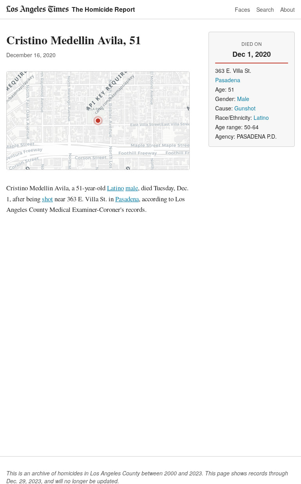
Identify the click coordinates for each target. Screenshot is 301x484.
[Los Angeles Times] (37, 9)
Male (243, 99)
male (131, 187)
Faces (242, 9)
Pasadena (127, 198)
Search (265, 9)
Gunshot (245, 108)
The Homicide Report (103, 9)
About (287, 9)
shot (47, 198)
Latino (115, 187)
